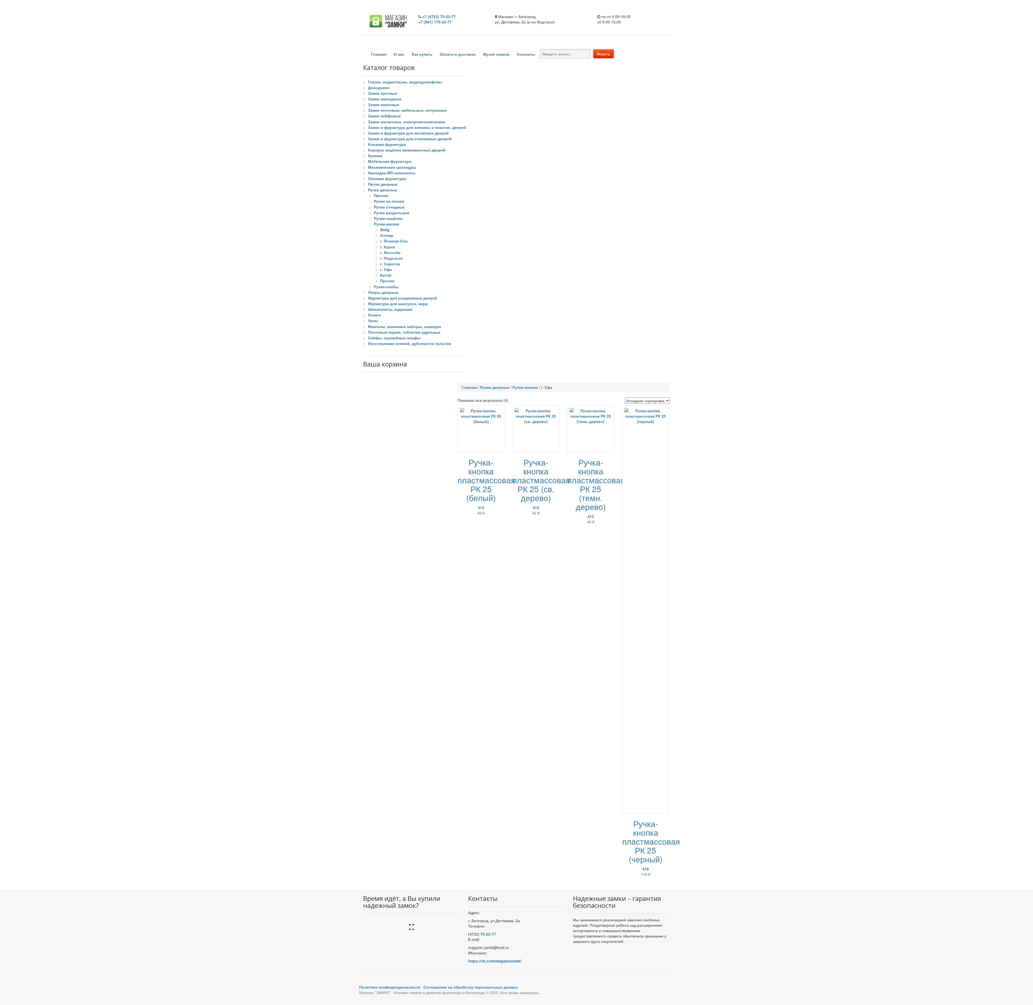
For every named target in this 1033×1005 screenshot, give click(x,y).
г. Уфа (386, 269)
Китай (385, 275)
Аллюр (386, 235)
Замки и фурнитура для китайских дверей (408, 133)
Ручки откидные (389, 207)
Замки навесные (383, 104)
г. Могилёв (390, 252)
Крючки (375, 155)
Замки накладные (384, 98)
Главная (378, 54)
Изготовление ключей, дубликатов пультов (409, 343)
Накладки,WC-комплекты (391, 172)
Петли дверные (383, 184)
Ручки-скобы (386, 286)
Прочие (381, 195)
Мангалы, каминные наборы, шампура (404, 326)
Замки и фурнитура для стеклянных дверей (410, 138)
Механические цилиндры (392, 167)
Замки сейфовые (384, 115)
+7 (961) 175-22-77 (435, 21)
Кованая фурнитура (387, 144)
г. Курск (387, 246)
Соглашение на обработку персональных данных (470, 987)
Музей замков (496, 54)
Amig (385, 229)
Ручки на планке (389, 201)
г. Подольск (391, 258)
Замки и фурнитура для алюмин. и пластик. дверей (417, 127)
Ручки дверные (382, 189)
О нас (399, 54)
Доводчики (378, 87)
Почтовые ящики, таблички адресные (404, 332)
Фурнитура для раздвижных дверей (402, 298)
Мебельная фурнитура (389, 161)
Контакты (526, 54)
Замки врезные (382, 93)
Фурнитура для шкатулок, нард (397, 303)
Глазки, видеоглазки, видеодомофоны (405, 81)
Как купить (422, 54)
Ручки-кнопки (386, 224)
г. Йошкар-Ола (394, 241)
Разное (374, 315)
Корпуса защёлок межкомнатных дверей (406, 150)
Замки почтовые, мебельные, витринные (407, 110)
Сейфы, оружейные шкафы (394, 337)
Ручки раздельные (391, 212)
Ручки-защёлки (388, 218)
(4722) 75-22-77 (482, 934)
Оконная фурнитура (387, 178)
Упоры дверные (383, 292)
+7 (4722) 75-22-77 (439, 16)
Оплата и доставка (458, 54)
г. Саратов (390, 263)
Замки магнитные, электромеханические (406, 121)
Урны (373, 320)
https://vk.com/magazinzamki (494, 961)
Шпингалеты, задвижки (390, 309)
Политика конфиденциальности (389, 987)
